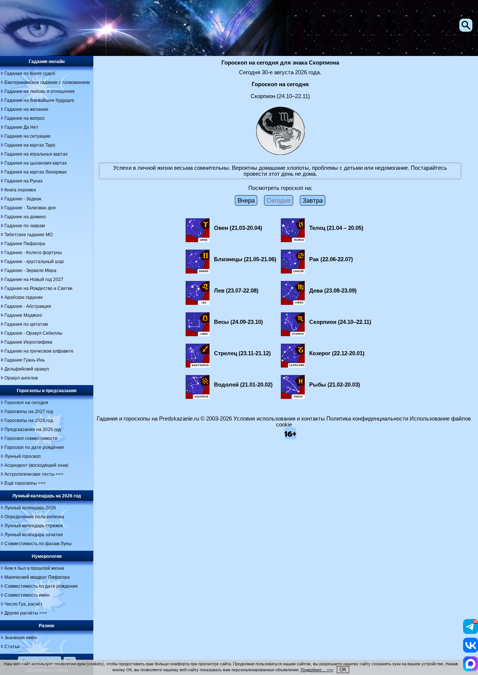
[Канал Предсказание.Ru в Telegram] (470, 632)
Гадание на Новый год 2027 (33, 279)
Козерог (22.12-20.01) (336, 353)
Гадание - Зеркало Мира (30, 270)
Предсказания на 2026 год (32, 429)
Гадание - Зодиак (22, 198)
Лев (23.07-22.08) (236, 291)
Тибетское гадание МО (28, 234)
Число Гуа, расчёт (23, 604)
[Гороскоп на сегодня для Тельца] (293, 240)
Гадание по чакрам (24, 225)
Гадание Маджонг (23, 315)
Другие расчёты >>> (25, 613)
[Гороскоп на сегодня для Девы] (293, 303)
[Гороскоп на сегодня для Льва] (197, 303)
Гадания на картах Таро (29, 145)
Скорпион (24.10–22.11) (340, 322)
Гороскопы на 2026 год (28, 420)
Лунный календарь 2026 (30, 507)
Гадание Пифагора (24, 243)
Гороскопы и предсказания (47, 390)
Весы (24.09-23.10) (238, 322)
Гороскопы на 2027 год (28, 411)
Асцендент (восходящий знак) (36, 465)
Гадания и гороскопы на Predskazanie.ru (148, 419)
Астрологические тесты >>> (33, 474)
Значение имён (20, 637)
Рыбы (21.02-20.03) (334, 385)
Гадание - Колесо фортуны (33, 252)
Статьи (12, 646)
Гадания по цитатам (26, 324)
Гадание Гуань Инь (24, 360)
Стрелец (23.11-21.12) (242, 353)
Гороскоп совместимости (31, 438)
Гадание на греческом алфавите (39, 351)
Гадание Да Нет (21, 127)
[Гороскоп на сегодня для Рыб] (293, 397)
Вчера (246, 200)
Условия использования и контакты (279, 419)
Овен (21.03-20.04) (238, 228)
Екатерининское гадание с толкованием (47, 82)
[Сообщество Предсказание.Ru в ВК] (470, 651)
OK (343, 669)
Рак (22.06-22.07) (331, 259)
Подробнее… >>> (317, 670)
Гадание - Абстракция (27, 306)
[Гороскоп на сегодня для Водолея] (197, 397)
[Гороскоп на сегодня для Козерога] (293, 366)
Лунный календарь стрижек (33, 525)
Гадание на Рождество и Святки (38, 288)
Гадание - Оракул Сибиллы (33, 333)
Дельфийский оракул (26, 369)
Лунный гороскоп (22, 456)
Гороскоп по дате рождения (34, 447)
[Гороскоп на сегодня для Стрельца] (197, 366)
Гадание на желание (26, 109)
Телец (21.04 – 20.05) (336, 228)
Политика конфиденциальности (367, 419)
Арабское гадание (23, 297)
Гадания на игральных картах (36, 154)
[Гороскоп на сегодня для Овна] (197, 240)
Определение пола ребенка (34, 516)
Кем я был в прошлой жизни (34, 568)
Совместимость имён (27, 595)
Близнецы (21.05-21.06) (245, 259)
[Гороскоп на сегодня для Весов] (197, 334)
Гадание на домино (25, 216)
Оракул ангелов (21, 378)
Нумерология (47, 556)
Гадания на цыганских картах (35, 163)
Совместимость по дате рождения (41, 586)
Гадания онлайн (47, 61)
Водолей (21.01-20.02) (243, 385)
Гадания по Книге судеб (29, 73)
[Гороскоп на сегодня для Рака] (293, 272)
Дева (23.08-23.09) (333, 291)
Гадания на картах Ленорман (35, 172)
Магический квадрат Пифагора (37, 577)
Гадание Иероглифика (28, 342)
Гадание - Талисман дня (30, 207)
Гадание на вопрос (24, 118)
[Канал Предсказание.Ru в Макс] (470, 669)
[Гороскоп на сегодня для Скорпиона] (293, 334)
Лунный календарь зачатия (33, 534)
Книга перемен (20, 190)
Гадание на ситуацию (27, 136)
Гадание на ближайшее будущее (39, 100)
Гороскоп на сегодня (26, 402)
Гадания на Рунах (23, 181)
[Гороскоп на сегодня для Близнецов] (197, 272)
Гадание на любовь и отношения (39, 91)
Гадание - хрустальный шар (34, 261)
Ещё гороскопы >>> (25, 483)
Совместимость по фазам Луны (38, 543)
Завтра (312, 200)
